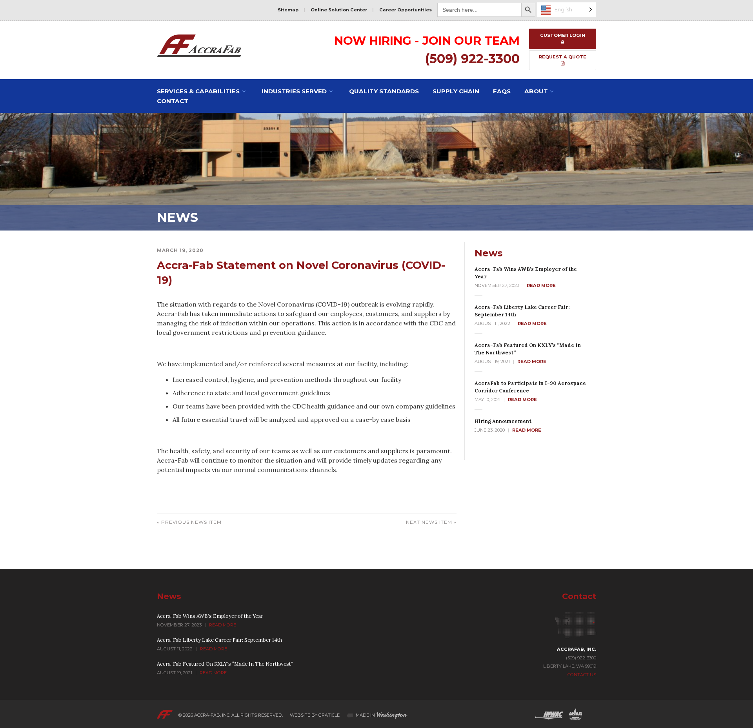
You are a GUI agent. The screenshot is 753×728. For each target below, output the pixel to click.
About (536, 91)
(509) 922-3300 (472, 58)
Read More (541, 285)
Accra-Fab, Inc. (212, 715)
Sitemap (288, 10)
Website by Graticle (315, 715)
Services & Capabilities (198, 91)
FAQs (502, 91)
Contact (172, 101)
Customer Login (562, 35)
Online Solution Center (339, 10)
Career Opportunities (405, 10)
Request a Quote (562, 57)
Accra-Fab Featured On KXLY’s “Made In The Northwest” (225, 664)
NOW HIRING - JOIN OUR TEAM (427, 40)
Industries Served (294, 91)
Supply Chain (456, 91)
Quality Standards (384, 91)
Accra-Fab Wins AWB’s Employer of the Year (210, 616)
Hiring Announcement (503, 421)
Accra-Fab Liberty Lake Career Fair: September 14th (219, 640)
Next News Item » (431, 522)
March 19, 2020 (180, 250)
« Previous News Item (189, 522)
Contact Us (581, 674)
